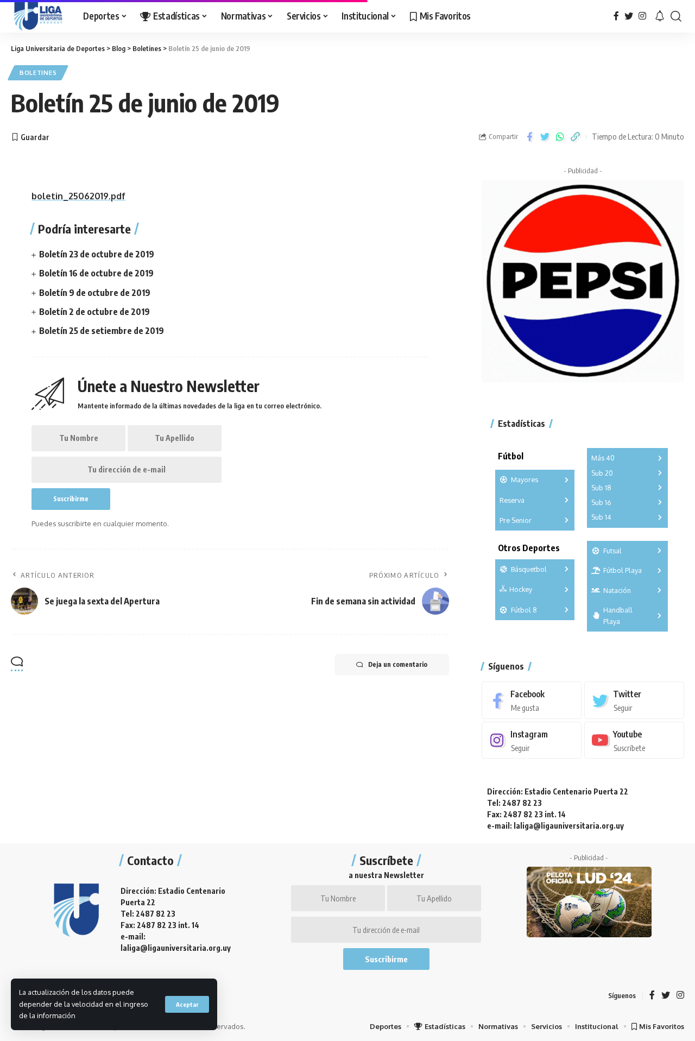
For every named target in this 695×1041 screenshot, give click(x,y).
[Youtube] (634, 740)
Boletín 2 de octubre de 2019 (94, 311)
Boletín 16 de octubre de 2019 (96, 273)
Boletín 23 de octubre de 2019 (96, 254)
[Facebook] (616, 16)
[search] (676, 16)
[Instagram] (642, 16)
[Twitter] (629, 16)
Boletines (38, 72)
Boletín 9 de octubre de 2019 (94, 292)
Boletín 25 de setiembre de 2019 (101, 330)
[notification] (659, 16)
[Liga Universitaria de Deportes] (38, 16)
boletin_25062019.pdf (78, 196)
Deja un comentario (397, 664)
